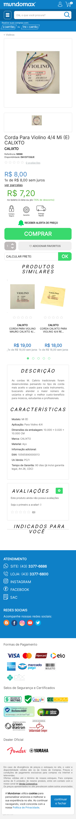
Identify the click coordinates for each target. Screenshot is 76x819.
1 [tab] (26, 358)
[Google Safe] (36, 700)
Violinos (10, 34)
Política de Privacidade (26, 807)
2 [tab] (31, 358)
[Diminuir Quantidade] (12, 248)
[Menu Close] (7, 15)
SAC (13, 597)
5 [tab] (47, 358)
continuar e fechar (60, 801)
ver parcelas (13, 185)
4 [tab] (42, 358)
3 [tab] (37, 358)
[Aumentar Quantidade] (12, 244)
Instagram (20, 582)
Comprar (38, 233)
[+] (59, 491)
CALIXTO (11, 149)
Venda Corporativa (28, 783)
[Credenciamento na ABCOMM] (58, 700)
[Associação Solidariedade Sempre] (39, 727)
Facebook (19, 590)
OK (65, 256)
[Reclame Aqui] (20, 713)
